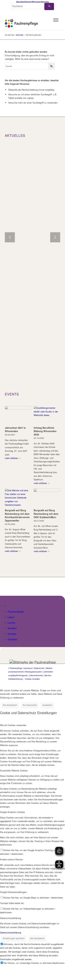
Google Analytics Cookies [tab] (12, 812)
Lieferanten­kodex (36, 675)
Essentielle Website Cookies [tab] (14, 770)
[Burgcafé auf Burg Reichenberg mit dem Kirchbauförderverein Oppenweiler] (18, 498)
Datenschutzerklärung (10, 932)
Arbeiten (12, 628)
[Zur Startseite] (10, 605)
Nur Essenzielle (30, 704)
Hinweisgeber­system (33, 671)
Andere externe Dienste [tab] (11, 859)
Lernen (11, 622)
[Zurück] (10, 237)
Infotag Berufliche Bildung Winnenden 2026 (45, 431)
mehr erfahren (11, 458)
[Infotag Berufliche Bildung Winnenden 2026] (47, 415)
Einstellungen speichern (14, 938)
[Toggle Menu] (55, 20)
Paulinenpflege (16, 611)
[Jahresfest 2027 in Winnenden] (18, 415)
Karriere (28, 2)
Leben (11, 617)
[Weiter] (55, 237)
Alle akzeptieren (10, 704)
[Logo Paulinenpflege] (27, 23)
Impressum (28, 668)
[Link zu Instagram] (49, 682)
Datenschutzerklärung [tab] (10, 918)
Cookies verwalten (32, 678)
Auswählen (47, 704)
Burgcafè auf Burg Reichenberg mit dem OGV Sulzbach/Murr (46, 514)
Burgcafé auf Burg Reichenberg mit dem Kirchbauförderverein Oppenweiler (17, 515)
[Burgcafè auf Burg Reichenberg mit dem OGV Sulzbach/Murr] (47, 498)
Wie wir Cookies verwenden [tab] (13, 725)
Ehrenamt (36, 2)
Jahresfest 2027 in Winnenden (15, 429)
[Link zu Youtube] (54, 682)
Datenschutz (39, 668)
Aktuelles (20, 2)
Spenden (45, 2)
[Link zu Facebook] (44, 682)
